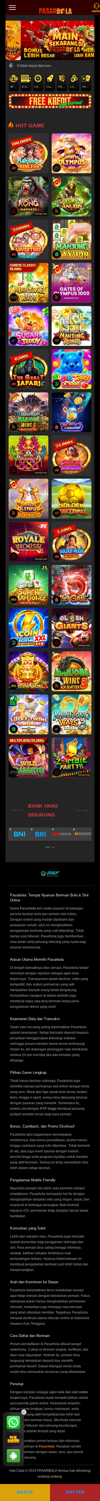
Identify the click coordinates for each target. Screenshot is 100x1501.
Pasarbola (47, 1446)
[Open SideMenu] (12, 7)
